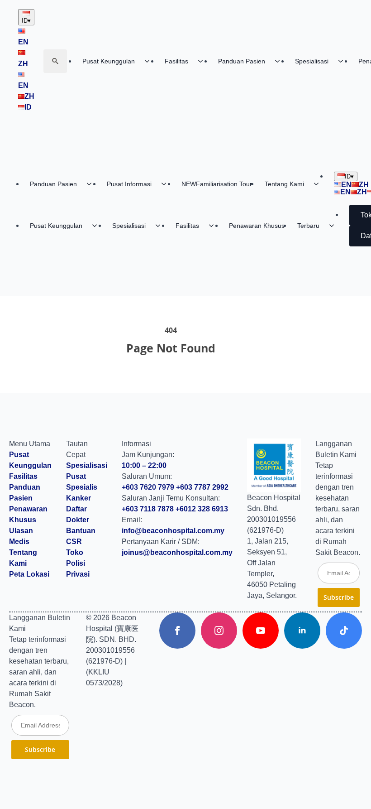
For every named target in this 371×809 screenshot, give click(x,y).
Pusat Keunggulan (108, 61)
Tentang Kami (284, 184)
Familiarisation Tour (216, 184)
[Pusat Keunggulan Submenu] (149, 61)
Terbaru (308, 225)
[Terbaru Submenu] (334, 225)
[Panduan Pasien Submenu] (280, 61)
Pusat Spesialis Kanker (81, 487)
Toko (74, 552)
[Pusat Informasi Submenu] (166, 184)
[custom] (344, 630)
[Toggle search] (55, 61)
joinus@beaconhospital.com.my (177, 552)
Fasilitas (176, 61)
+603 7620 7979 (148, 487)
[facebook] (177, 630)
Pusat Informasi (129, 184)
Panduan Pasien (241, 61)
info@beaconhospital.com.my (173, 531)
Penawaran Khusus (257, 225)
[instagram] (219, 630)
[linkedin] (302, 630)
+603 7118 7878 (148, 509)
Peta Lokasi (29, 574)
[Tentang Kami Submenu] (319, 184)
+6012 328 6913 (202, 509)
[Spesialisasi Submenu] (343, 61)
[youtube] (261, 630)
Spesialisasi (311, 61)
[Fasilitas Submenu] (203, 61)
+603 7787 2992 (202, 487)
